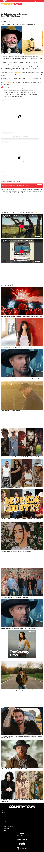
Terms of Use (4, 816)
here (36, 212)
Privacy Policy (4, 814)
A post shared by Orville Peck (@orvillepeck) (20, 136)
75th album (28, 211)
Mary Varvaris (12, 18)
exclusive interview (7, 82)
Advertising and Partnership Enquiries (8, 826)
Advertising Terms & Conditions (7, 821)
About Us (3, 812)
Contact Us (4, 830)
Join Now (39, 185)
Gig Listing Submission (5, 828)
